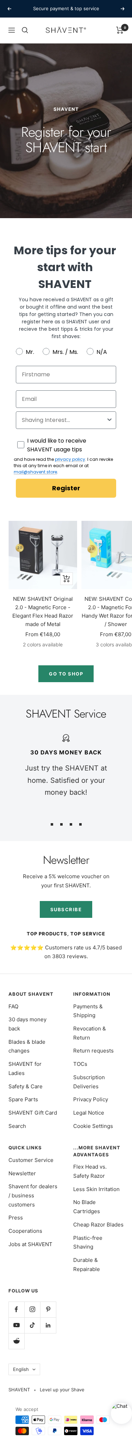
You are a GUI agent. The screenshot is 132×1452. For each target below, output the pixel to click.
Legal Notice (88, 1112)
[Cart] (120, 30)
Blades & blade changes (26, 1046)
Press (15, 1217)
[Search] (25, 30)
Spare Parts (23, 1099)
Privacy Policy (90, 1099)
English (21, 1369)
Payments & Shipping (88, 1011)
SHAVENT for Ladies (25, 1068)
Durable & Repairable (86, 1264)
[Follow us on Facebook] (16, 1309)
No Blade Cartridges (86, 1207)
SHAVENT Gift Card (32, 1112)
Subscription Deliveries (89, 1082)
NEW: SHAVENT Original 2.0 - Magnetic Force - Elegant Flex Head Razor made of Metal (42, 611)
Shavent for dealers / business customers (32, 1195)
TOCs (80, 1064)
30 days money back (27, 1024)
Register (66, 488)
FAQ (13, 1006)
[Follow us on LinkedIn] (48, 1325)
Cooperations (25, 1231)
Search (17, 1126)
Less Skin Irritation (96, 1189)
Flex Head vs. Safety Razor (90, 1171)
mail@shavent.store (35, 472)
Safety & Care (25, 1086)
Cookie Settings (93, 1126)
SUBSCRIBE (66, 909)
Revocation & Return (89, 1033)
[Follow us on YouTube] (16, 1325)
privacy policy (70, 459)
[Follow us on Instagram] (32, 1309)
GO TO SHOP (66, 674)
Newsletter (22, 1173)
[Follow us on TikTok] (32, 1325)
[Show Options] (109, 420)
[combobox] (64, 420)
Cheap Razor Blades (98, 1224)
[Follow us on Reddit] (16, 1341)
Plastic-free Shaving (87, 1242)
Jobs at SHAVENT (30, 1244)
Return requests (93, 1050)
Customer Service (31, 1160)
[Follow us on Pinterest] (48, 1309)
